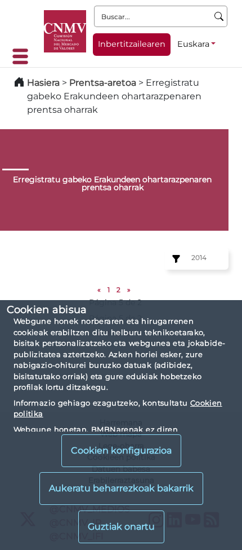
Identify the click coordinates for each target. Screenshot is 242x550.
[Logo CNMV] (65, 31)
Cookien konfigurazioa (121, 450)
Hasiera (43, 82)
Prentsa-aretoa (103, 82)
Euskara (193, 44)
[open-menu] (23, 56)
